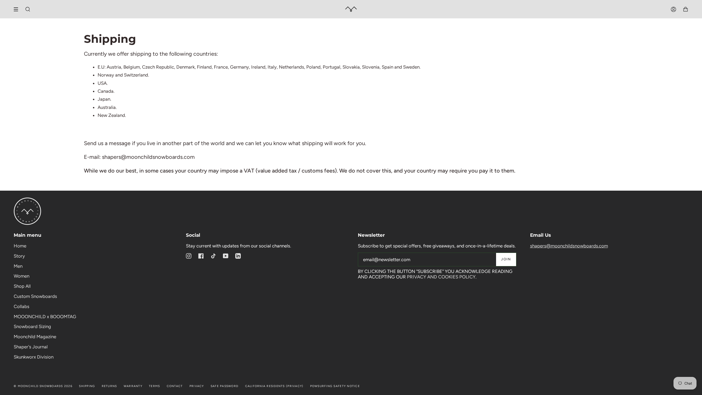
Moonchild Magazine (35, 336)
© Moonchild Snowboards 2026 (43, 386)
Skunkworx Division (33, 357)
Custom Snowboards (35, 296)
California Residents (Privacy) (274, 386)
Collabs (21, 306)
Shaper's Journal (31, 346)
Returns (109, 386)
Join (506, 259)
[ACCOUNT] (673, 9)
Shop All (22, 286)
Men (18, 266)
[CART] (685, 9)
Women (21, 276)
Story (19, 256)
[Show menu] (18, 9)
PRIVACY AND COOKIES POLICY (441, 277)
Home (20, 246)
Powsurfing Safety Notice (335, 386)
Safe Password (224, 386)
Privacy (196, 386)
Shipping (87, 386)
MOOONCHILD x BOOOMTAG (45, 316)
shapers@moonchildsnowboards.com (569, 246)
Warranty (133, 386)
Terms (154, 386)
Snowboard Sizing (32, 326)
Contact (175, 386)
